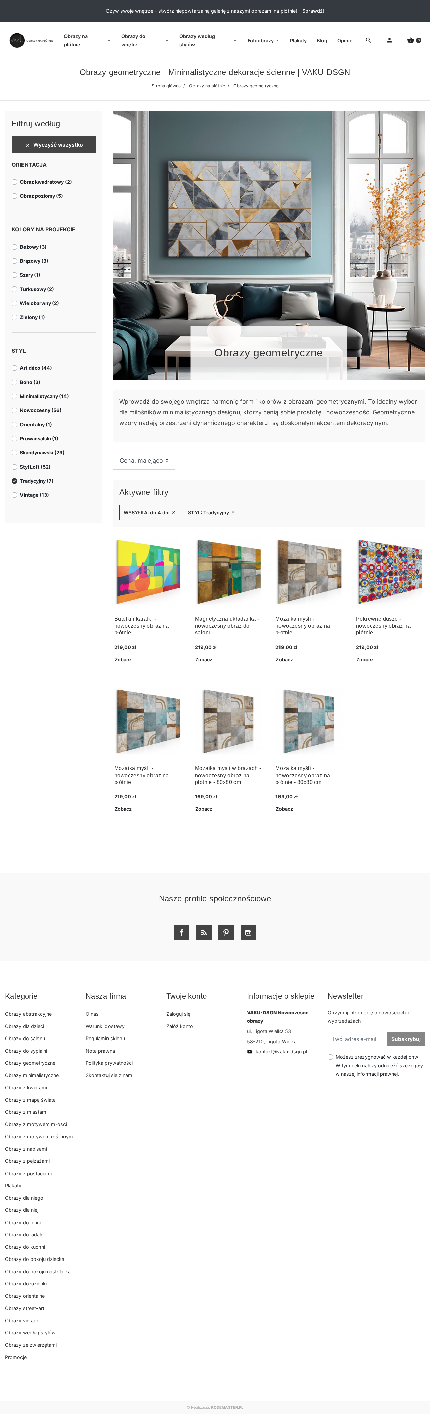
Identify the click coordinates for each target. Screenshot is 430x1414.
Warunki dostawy (105, 1026)
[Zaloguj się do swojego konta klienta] (389, 40)
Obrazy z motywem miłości (36, 1124)
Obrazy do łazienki (26, 1283)
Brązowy (34, 261)
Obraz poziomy (41, 196)
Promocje (16, 1357)
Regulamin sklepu (105, 1038)
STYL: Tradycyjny (211, 512)
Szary (30, 275)
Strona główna (166, 85)
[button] (414, 40)
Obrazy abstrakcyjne (28, 1014)
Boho (30, 382)
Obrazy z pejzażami (27, 1161)
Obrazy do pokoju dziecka (34, 1259)
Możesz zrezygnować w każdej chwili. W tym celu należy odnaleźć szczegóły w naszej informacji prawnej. (379, 1065)
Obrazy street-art (24, 1308)
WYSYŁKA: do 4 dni (150, 512)
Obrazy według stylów (30, 1332)
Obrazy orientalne (25, 1296)
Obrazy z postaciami (28, 1173)
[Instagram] (248, 932)
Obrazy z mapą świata (30, 1100)
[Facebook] (181, 932)
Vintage (34, 495)
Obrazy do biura (23, 1222)
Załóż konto (179, 1026)
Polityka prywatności (109, 1063)
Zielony (32, 317)
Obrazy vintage (22, 1320)
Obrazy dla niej (21, 1210)
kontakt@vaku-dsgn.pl (277, 1051)
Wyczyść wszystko (54, 144)
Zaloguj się (178, 1014)
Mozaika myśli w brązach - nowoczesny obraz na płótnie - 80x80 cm (228, 775)
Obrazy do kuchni (25, 1247)
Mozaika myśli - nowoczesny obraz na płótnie (302, 626)
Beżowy (33, 247)
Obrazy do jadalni (24, 1234)
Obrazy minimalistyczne (32, 1075)
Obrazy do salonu (25, 1038)
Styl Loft (35, 467)
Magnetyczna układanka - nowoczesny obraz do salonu (227, 626)
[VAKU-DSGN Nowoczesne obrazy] (30, 40)
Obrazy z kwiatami (26, 1087)
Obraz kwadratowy (46, 182)
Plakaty (13, 1185)
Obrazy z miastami (26, 1112)
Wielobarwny (39, 303)
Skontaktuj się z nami (109, 1075)
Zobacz (123, 659)
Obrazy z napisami (26, 1149)
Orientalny (36, 424)
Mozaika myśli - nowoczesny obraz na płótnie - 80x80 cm (302, 775)
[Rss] (204, 932)
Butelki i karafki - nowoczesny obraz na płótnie (141, 626)
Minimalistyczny (44, 396)
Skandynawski (42, 452)
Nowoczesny (41, 410)
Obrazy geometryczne (30, 1063)
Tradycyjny (37, 481)
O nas (92, 1014)
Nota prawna (100, 1051)
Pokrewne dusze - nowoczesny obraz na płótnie (383, 626)
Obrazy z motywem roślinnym (39, 1136)
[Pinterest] (226, 932)
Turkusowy (37, 289)
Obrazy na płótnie (207, 85)
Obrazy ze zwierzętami (31, 1345)
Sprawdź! (313, 11)
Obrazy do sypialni (26, 1051)
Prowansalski (39, 438)
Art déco (36, 368)
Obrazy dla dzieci (24, 1026)
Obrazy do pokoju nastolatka (38, 1271)
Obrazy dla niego (24, 1198)
